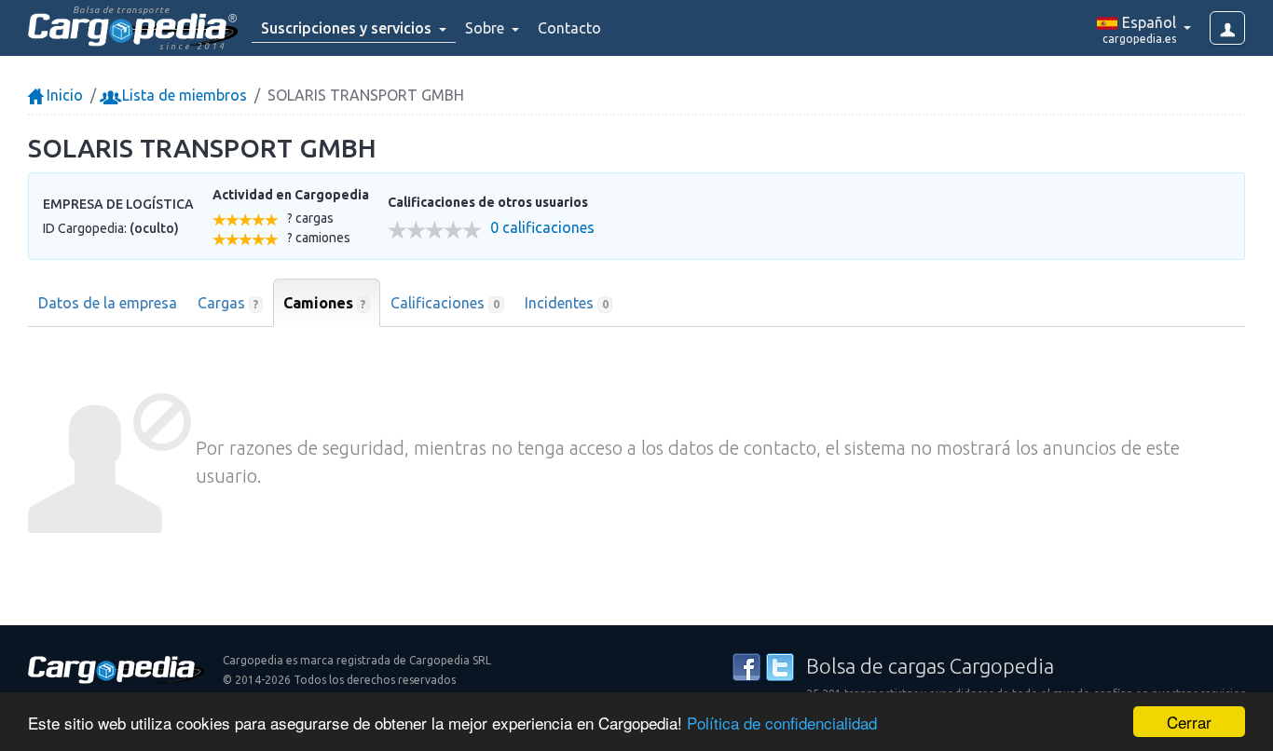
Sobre (486, 28)
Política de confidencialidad (782, 722)
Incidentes (567, 302)
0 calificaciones (542, 228)
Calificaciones (445, 302)
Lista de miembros (182, 95)
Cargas (228, 302)
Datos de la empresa (107, 302)
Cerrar (1189, 721)
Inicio (63, 95)
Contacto (569, 28)
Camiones (324, 302)
